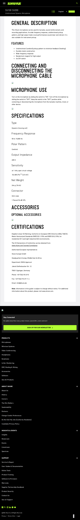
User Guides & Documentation (12, 466)
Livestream (6, 447)
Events (4, 443)
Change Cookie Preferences (11, 415)
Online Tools (6, 470)
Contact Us (5, 495)
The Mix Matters (7, 403)
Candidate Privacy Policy (10, 424)
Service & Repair (8, 462)
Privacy (4, 516)
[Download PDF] (72, 12)
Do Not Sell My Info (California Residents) (17, 420)
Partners (5, 411)
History (4, 395)
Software (5, 375)
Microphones (6, 342)
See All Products (8, 380)
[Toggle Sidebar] (53, 11)
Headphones (6, 355)
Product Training (8, 475)
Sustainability (6, 407)
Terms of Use (11, 516)
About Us (5, 390)
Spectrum (5, 451)
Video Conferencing (9, 350)
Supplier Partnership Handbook (13, 487)
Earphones (5, 359)
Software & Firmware (9, 479)
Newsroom (5, 439)
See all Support (7, 500)
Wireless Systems (8, 346)
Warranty (5, 483)
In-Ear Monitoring (8, 363)
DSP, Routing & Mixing (10, 367)
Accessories (6, 371)
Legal (18, 516)
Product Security (8, 491)
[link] (14, 3)
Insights (4, 435)
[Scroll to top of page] (73, 516)
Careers (5, 399)
